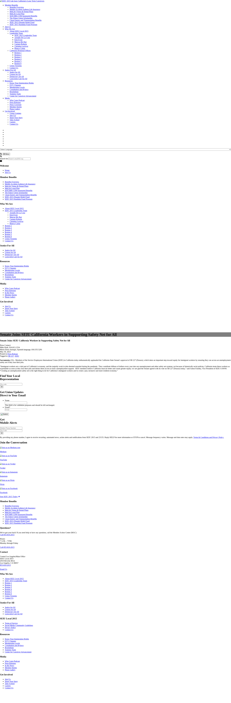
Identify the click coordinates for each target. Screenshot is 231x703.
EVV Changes (10, 268)
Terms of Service (11, 623)
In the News (9, 293)
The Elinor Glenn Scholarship (16, 193)
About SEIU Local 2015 (14, 208)
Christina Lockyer (16, 221)
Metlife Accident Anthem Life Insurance (20, 184)
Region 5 (8, 234)
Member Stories (11, 295)
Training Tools (10, 277)
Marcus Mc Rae (16, 217)
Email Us (3, 569)
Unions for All (10, 252)
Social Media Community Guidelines (19, 625)
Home (7, 170)
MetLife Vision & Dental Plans (16, 186)
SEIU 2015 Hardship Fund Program (18, 199)
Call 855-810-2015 (7, 535)
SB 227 (11, 356)
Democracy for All (12, 255)
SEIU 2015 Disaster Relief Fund (17, 197)
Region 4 (8, 232)
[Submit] (1, 387)
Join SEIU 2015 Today (9, 497)
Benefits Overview (12, 182)
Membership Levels (12, 270)
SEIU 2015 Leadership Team (16, 211)
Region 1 (8, 226)
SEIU (17, 356)
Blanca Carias (15, 224)
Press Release (12, 354)
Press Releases (10, 291)
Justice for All (10, 250)
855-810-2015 (5, 565)
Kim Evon (14, 215)
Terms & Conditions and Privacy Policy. (208, 437)
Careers (8, 313)
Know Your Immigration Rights (17, 266)
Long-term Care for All (13, 257)
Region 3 (8, 230)
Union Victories (11, 239)
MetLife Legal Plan (12, 188)
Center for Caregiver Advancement (18, 279)
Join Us (8, 172)
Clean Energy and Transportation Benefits (21, 195)
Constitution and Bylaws (14, 272)
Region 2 (8, 228)
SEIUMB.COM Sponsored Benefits (18, 190)
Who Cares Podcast (12, 288)
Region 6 (8, 237)
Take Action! (10, 311)
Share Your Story (11, 308)
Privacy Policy (10, 628)
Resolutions (9, 275)
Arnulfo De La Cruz (17, 213)
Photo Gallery (10, 297)
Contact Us (9, 241)
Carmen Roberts (16, 219)
